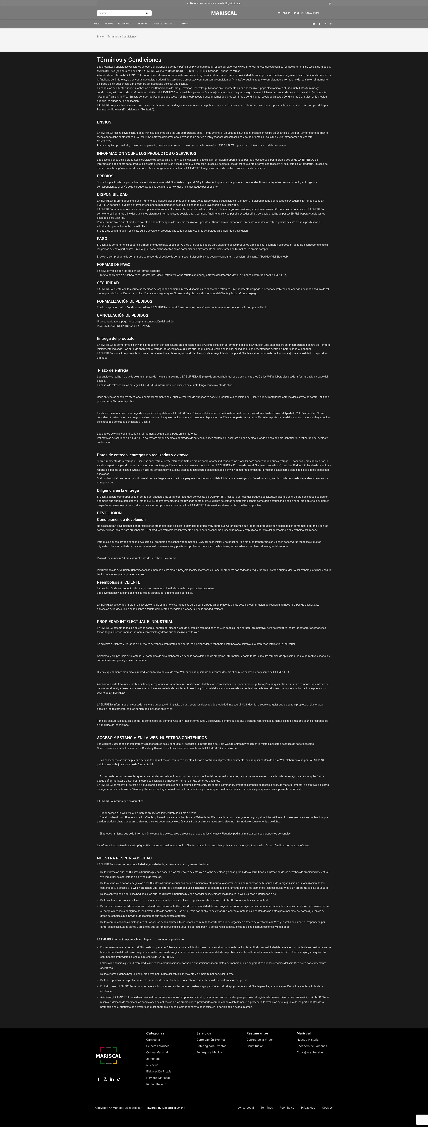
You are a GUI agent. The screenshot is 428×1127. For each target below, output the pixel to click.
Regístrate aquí (233, 3)
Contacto (184, 24)
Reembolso (287, 1107)
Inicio (97, 24)
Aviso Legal (246, 1107)
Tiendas (109, 24)
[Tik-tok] (118, 1079)
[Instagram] (325, 24)
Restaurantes (125, 24)
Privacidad (308, 1107)
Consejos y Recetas (163, 24)
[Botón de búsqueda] (149, 13)
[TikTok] (331, 24)
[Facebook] (319, 24)
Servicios (143, 24)
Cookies (327, 1107)
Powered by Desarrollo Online (165, 1107)
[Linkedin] (314, 24)
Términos (266, 1107)
